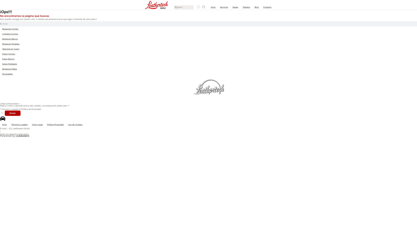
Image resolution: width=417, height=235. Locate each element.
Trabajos (246, 7)
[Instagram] (198, 7)
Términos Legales (19, 124)
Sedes (235, 7)
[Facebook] (203, 7)
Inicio (213, 7)
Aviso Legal (37, 124)
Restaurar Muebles (11, 44)
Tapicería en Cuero (10, 49)
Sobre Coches (8, 54)
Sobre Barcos (8, 59)
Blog (257, 7)
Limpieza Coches (10, 34)
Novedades (7, 74)
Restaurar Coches (10, 29)
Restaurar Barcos (10, 39)
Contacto (267, 7)
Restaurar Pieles (9, 69)
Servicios (224, 7)
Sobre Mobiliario (9, 64)
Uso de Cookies (75, 124)
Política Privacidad (55, 124)
